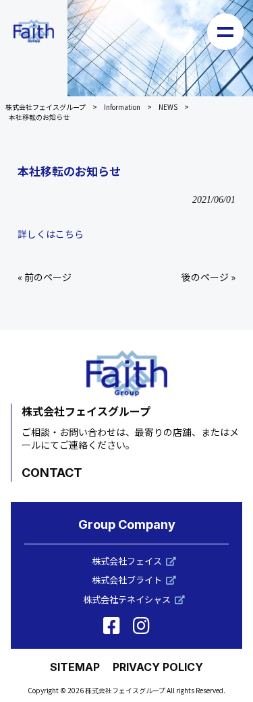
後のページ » (208, 277)
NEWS (168, 107)
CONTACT (52, 473)
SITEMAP (75, 667)
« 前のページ (45, 277)
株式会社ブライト (127, 579)
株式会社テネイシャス (127, 599)
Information (122, 107)
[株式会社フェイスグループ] (33, 31)
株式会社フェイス (127, 560)
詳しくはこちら (51, 234)
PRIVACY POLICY (158, 667)
